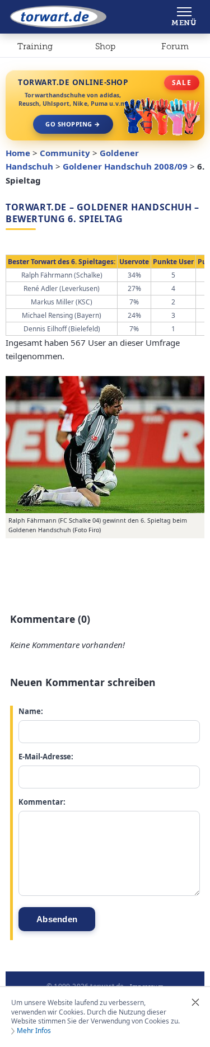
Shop (105, 46)
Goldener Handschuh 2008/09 (125, 166)
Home (18, 152)
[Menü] (184, 17)
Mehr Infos (34, 1030)
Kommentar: (42, 802)
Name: (30, 711)
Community (65, 152)
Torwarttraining (35, 48)
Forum (175, 46)
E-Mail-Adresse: (45, 757)
